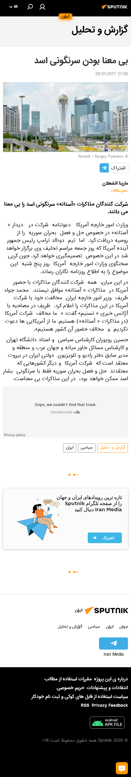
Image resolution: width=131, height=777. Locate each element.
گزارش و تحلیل (112, 448)
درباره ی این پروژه (111, 679)
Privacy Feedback (110, 706)
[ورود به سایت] (42, 7)
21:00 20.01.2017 (111, 74)
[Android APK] (107, 723)
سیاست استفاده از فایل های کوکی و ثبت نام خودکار (79, 696)
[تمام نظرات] (122, 768)
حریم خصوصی (70, 688)
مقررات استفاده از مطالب (68, 679)
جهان (123, 626)
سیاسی (87, 448)
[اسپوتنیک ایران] (115, 10)
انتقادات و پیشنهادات (107, 688)
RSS (85, 705)
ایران (69, 448)
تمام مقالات (119, 191)
